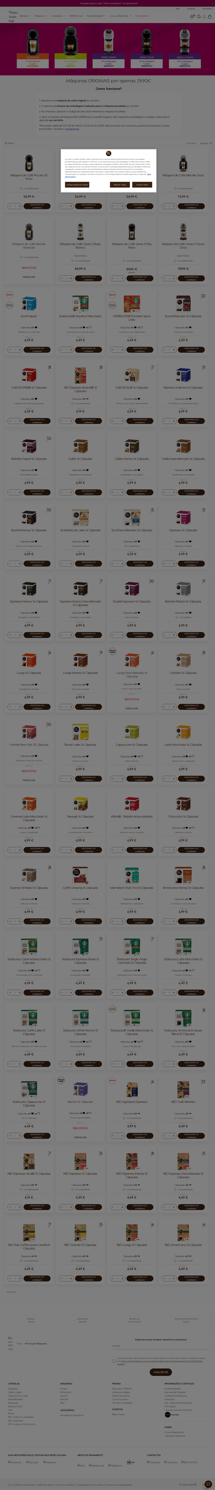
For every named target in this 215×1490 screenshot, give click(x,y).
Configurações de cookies (77, 185)
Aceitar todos (142, 185)
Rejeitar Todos (120, 185)
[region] (109, 171)
